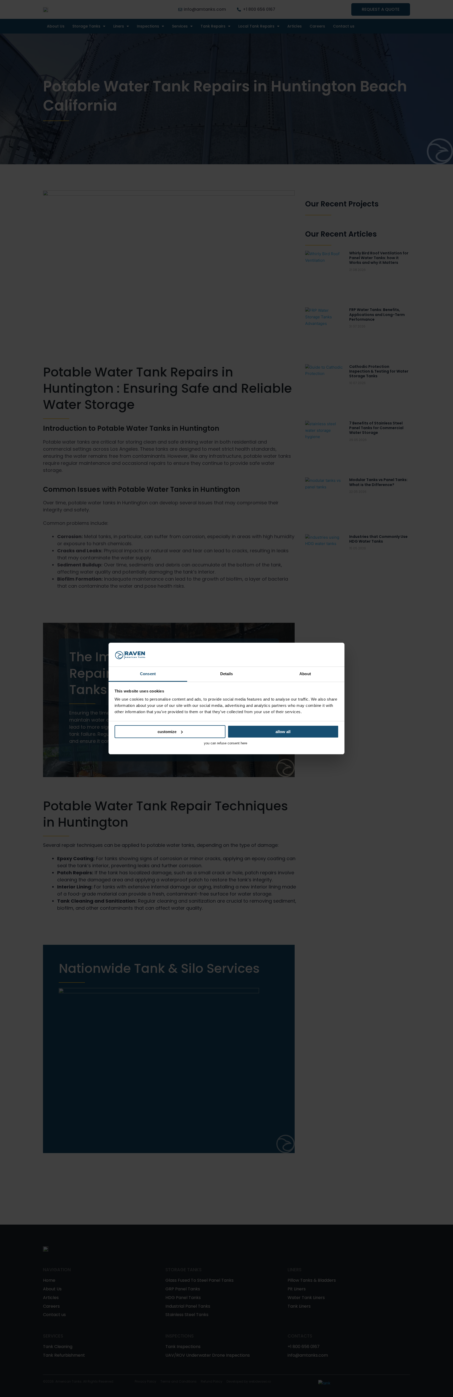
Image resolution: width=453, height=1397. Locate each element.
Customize (167, 731)
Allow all (283, 731)
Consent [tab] (148, 674)
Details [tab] (226, 674)
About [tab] (305, 674)
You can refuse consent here (225, 743)
